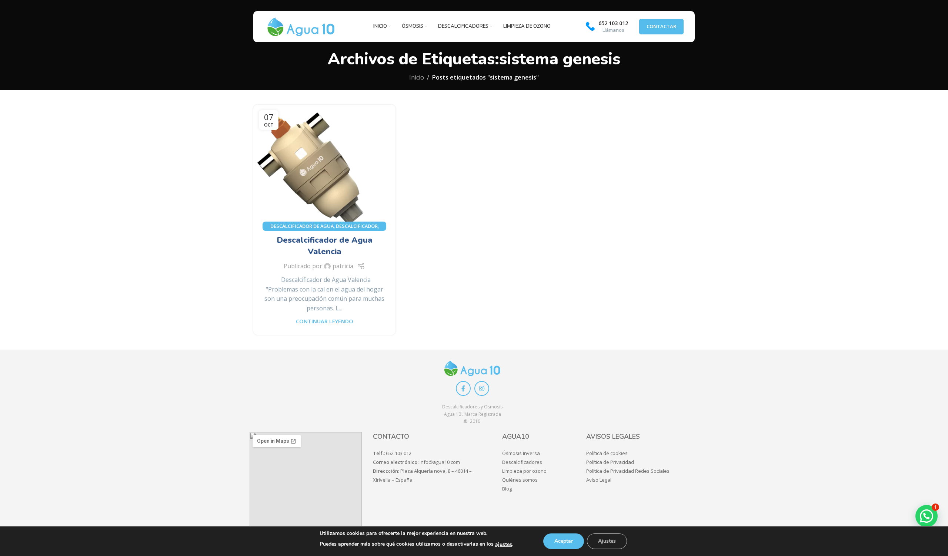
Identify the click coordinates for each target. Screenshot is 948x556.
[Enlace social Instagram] (481, 388)
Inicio (416, 77)
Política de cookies (607, 453)
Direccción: (386, 471)
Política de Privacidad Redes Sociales (628, 471)
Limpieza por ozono (524, 471)
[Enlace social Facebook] (463, 388)
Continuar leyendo (324, 321)
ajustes (503, 544)
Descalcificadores (522, 462)
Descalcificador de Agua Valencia (325, 246)
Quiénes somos (520, 479)
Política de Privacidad (610, 462)
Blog (507, 488)
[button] (926, 516)
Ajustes (607, 541)
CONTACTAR (661, 26)
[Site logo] (301, 26)
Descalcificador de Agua (302, 226)
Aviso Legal (598, 479)
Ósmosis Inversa (521, 453)
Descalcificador (357, 226)
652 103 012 (398, 453)
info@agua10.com (440, 462)
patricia (343, 266)
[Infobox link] (607, 26)
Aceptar (563, 541)
